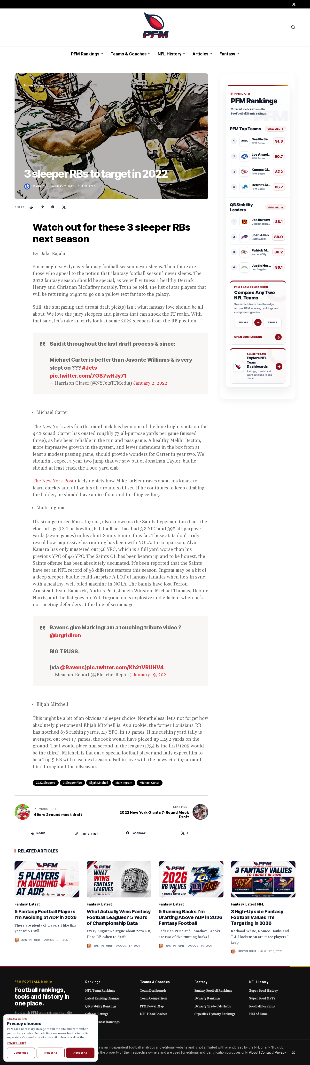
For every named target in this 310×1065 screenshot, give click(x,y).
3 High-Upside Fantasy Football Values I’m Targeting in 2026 (257, 917)
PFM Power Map (152, 1006)
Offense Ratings (96, 1014)
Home (28, 85)
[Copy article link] (42, 207)
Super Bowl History (263, 991)
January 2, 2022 (150, 383)
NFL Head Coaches (153, 1014)
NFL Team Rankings (100, 991)
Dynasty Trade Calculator (212, 1006)
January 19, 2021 (150, 675)
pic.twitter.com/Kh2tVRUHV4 (125, 667)
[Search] (293, 27)
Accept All (80, 1052)
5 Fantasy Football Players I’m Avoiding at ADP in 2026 (46, 914)
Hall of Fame (258, 1014)
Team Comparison (153, 998)
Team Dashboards (153, 991)
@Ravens (72, 667)
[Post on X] (64, 207)
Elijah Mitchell (98, 782)
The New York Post (53, 481)
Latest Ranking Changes (102, 998)
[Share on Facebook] (53, 207)
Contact (267, 1052)
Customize (21, 1052)
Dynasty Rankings (207, 998)
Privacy (280, 1052)
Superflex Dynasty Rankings (214, 1014)
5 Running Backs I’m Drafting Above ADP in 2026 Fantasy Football (190, 917)
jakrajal (39, 186)
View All (275, 128)
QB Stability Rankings (100, 1006)
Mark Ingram (124, 782)
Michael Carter (149, 782)
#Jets (89, 368)
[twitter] (293, 4)
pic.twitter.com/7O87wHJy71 (88, 376)
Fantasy (44, 85)
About (253, 1052)
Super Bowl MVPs (262, 998)
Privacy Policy (16, 1042)
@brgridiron (65, 635)
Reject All (50, 1052)
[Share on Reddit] (31, 207)
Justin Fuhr (30, 940)
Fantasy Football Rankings (213, 991)
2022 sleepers (45, 782)
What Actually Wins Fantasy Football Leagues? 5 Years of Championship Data (119, 917)
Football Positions (262, 1006)
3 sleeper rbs (72, 782)
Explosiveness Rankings (102, 1022)
